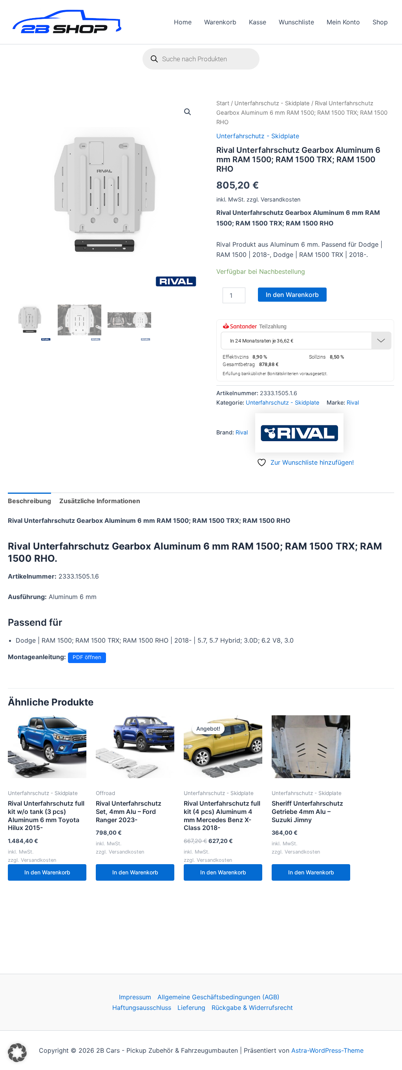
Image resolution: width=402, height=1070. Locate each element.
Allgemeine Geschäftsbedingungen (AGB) (218, 997)
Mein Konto (343, 22)
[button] (188, 112)
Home (183, 22)
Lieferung (191, 1007)
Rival (353, 402)
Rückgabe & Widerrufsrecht (252, 1007)
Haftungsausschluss (141, 1007)
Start (222, 103)
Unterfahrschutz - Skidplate (272, 103)
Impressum (135, 997)
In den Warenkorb (292, 295)
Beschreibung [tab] (29, 501)
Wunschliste (296, 22)
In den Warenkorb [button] (47, 872)
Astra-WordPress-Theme (327, 1050)
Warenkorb (220, 22)
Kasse (257, 22)
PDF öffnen (87, 657)
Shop (380, 22)
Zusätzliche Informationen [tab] (99, 501)
